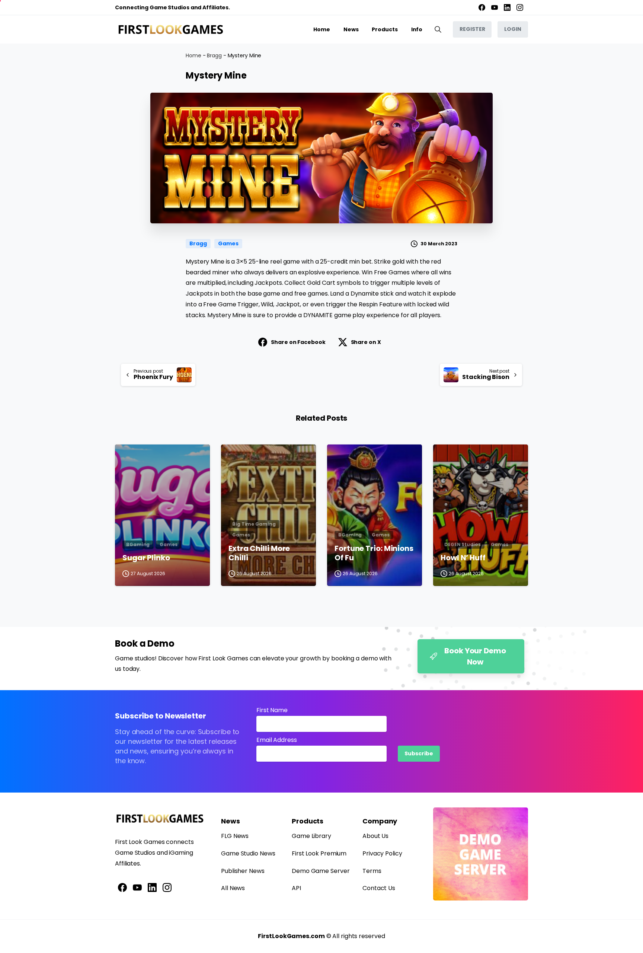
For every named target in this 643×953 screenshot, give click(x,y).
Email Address (276, 740)
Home (193, 55)
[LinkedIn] (507, 7)
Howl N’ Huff (463, 558)
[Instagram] (520, 7)
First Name (272, 710)
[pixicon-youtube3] (137, 887)
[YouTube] (494, 7)
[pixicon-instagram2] (167, 887)
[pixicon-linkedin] (152, 887)
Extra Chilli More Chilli (259, 553)
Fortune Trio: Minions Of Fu (374, 553)
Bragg (214, 55)
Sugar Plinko (146, 558)
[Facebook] (482, 7)
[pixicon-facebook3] (122, 887)
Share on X (366, 342)
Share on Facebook (298, 342)
